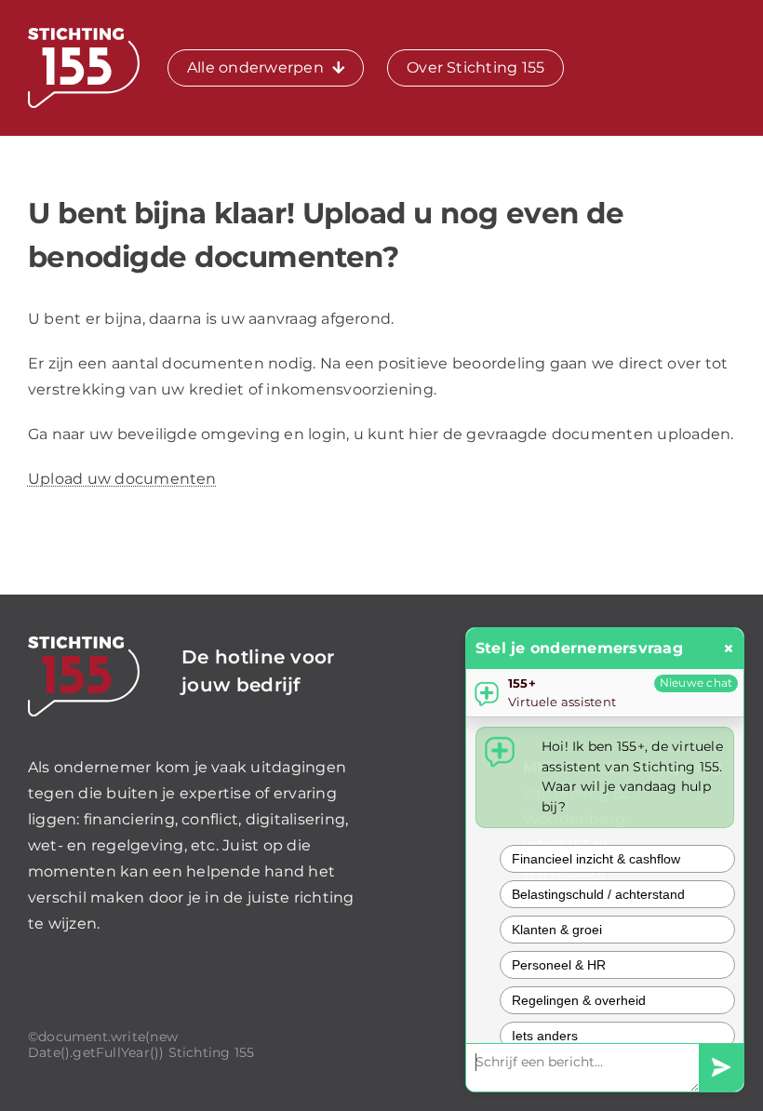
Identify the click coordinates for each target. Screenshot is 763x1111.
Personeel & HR (559, 964)
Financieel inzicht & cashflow (596, 858)
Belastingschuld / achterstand (598, 894)
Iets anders (545, 1035)
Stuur (721, 1067)
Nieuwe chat (696, 682)
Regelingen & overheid (579, 1000)
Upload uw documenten (122, 479)
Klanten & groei (557, 929)
